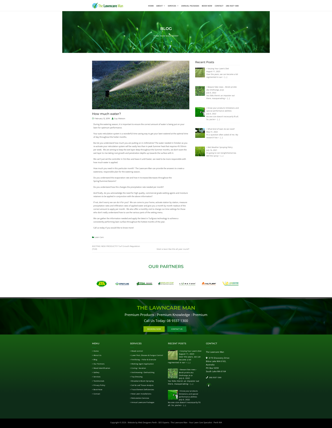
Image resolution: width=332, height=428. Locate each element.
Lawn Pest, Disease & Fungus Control (147, 355)
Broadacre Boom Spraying (142, 381)
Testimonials (99, 381)
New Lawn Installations (141, 394)
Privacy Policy (99, 385)
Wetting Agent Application (142, 364)
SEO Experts (163, 422)
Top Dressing (136, 376)
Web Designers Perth (147, 422)
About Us (97, 355)
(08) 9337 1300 (232, 6)
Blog (95, 359)
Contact (219, 6)
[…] (225, 77)
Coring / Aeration (138, 368)
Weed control (137, 351)
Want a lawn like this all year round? (173, 249)
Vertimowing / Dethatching (142, 372)
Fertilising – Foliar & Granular (143, 359)
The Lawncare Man (179, 422)
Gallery (96, 372)
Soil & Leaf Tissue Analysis (142, 385)
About (159, 6)
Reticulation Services (140, 398)
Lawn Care (99, 237)
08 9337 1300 (177, 320)
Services (172, 6)
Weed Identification (102, 368)
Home (151, 6)
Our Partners (99, 364)
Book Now (207, 6)
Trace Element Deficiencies (142, 389)
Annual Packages (190, 6)
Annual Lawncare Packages (142, 402)
